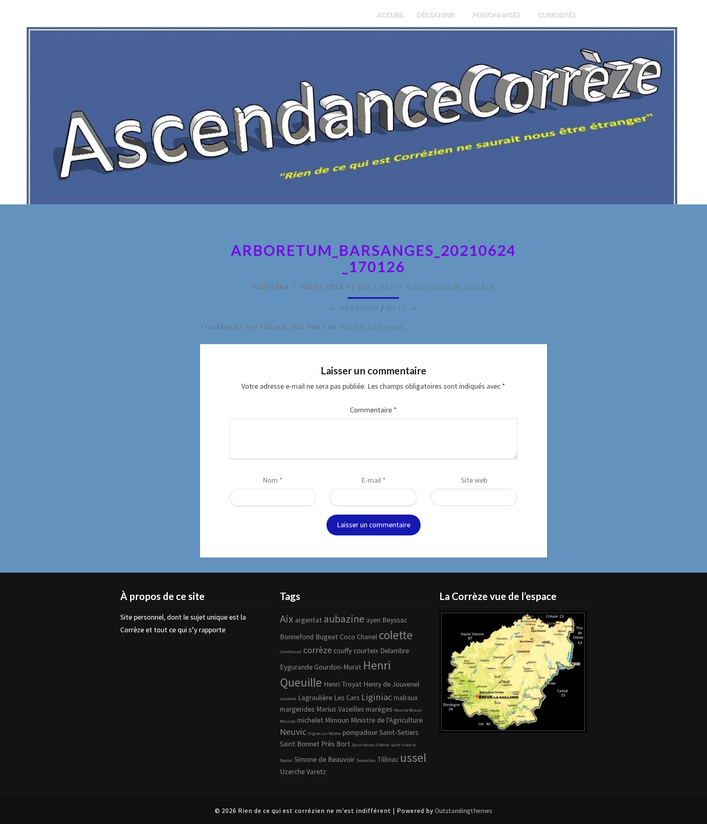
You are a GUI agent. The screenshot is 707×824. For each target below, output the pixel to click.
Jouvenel (288, 698)
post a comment (372, 326)
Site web (474, 480)
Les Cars (347, 697)
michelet (310, 720)
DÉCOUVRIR (435, 14)
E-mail (373, 480)
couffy (342, 650)
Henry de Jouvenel (391, 684)
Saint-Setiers (399, 732)
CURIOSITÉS (556, 14)
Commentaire (373, 409)
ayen (373, 620)
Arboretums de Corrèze (450, 286)
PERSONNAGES (496, 14)
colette (396, 635)
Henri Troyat (343, 684)
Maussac (287, 721)
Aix (286, 618)
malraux (406, 697)
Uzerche (292, 771)
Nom (273, 480)
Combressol (291, 651)
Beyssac (394, 620)
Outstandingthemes (463, 810)
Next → (402, 308)
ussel (413, 757)
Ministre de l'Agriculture (387, 720)
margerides (297, 709)
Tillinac (388, 759)
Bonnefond (297, 636)
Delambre (394, 650)
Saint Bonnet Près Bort (315, 743)
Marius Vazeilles (340, 709)
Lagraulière (315, 697)
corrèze (317, 650)
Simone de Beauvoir (324, 759)
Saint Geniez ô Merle (370, 745)
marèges (379, 709)
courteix (366, 650)
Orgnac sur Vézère (324, 733)
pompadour (360, 732)
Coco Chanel (358, 636)
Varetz (316, 771)
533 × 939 (375, 286)
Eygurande (296, 667)
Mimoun (337, 720)
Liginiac (376, 697)
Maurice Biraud (407, 710)
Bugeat (326, 636)
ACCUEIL (390, 14)
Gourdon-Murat (337, 667)
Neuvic (293, 731)
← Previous (353, 308)
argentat (308, 620)
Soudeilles (366, 760)
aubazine (344, 618)
